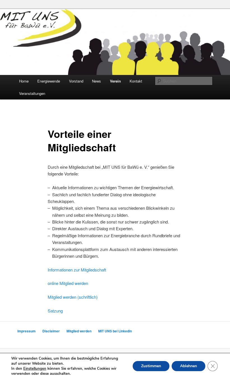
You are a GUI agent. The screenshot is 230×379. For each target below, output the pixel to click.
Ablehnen (188, 366)
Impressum (26, 331)
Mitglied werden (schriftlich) (73, 297)
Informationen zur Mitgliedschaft (77, 270)
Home (24, 81)
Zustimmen (151, 366)
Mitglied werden (78, 331)
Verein (115, 81)
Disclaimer (51, 331)
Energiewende (48, 81)
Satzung (55, 311)
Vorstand (76, 81)
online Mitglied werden (68, 283)
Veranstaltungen (32, 93)
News (96, 81)
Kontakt (136, 81)
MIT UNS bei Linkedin (115, 331)
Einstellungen (34, 368)
